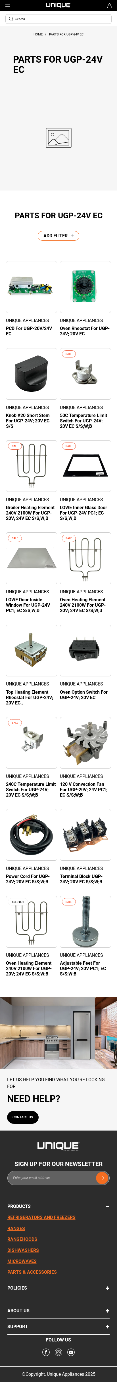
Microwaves (22, 1261)
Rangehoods (22, 1239)
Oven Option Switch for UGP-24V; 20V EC (84, 694)
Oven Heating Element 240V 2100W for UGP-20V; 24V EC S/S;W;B (83, 605)
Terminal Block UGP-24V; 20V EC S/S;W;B (81, 879)
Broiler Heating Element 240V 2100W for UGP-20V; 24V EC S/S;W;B (30, 513)
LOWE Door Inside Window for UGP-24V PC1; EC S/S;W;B (28, 605)
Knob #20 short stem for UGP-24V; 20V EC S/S (28, 421)
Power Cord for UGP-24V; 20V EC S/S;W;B (28, 879)
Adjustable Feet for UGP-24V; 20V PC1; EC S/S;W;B (83, 968)
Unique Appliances (27, 320)
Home (38, 34)
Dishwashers (23, 1250)
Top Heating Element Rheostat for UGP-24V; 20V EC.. (29, 697)
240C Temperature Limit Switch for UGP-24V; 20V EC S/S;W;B (31, 790)
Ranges (16, 1228)
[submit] (102, 1178)
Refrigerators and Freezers (41, 1217)
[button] (11, 19)
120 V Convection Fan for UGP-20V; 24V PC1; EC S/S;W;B (83, 790)
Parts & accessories (32, 1272)
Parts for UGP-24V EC (66, 34)
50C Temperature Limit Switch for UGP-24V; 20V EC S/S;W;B (83, 421)
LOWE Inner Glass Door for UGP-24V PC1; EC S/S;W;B (83, 513)
